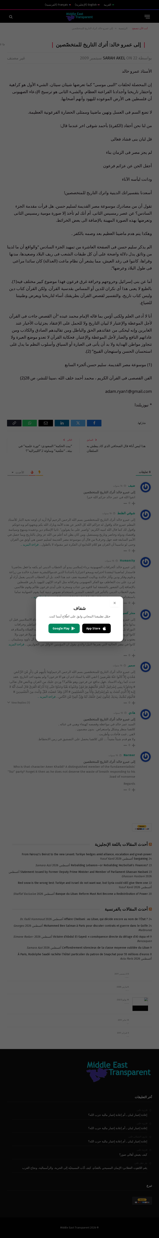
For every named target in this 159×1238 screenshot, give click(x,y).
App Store (93, 628)
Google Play (61, 628)
